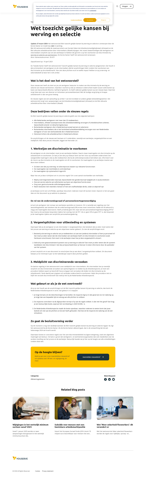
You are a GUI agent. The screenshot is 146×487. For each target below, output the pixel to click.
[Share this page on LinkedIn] (109, 380)
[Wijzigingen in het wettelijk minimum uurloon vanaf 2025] (31, 408)
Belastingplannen (38, 379)
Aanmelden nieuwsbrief (91, 357)
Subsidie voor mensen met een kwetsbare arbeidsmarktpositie (70, 426)
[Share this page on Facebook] (105, 380)
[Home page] (20, 6)
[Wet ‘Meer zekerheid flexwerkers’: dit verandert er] (115, 408)
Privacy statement (47, 471)
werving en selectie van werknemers (44, 55)
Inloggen (125, 6)
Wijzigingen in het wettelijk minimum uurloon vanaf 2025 (30, 426)
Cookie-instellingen (76, 20)
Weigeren (103, 20)
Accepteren (90, 20)
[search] (117, 6)
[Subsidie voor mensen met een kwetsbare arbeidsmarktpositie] (73, 408)
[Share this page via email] (113, 380)
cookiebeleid (92, 10)
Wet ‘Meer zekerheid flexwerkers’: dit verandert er (115, 426)
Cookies (37, 471)
